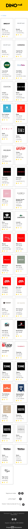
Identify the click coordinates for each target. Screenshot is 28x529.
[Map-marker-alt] (20, 499)
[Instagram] (19, 493)
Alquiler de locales (10, 523)
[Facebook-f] (22, 493)
